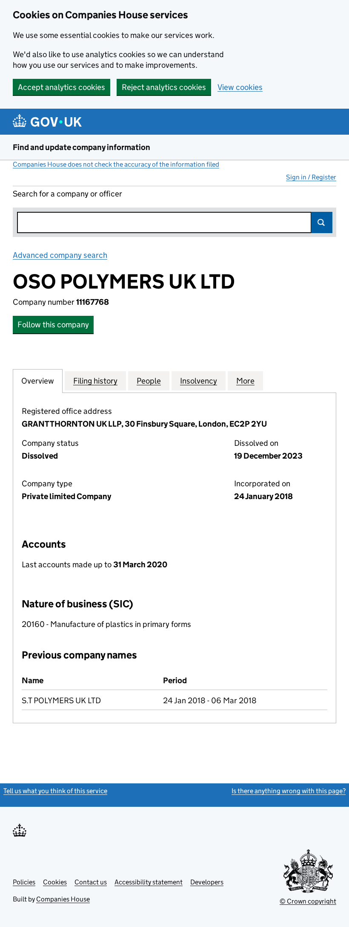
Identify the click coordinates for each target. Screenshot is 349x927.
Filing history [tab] (95, 381)
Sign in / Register (311, 177)
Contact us (90, 882)
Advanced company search (60, 255)
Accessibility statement (148, 882)
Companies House (63, 899)
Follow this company (53, 324)
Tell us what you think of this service (55, 791)
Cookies (55, 882)
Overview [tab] (37, 381)
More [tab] (245, 381)
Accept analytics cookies (61, 87)
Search (321, 222)
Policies (24, 882)
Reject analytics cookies (164, 87)
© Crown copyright (308, 901)
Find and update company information (81, 147)
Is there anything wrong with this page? (289, 791)
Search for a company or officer (67, 194)
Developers (206, 882)
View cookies (240, 87)
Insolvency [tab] (198, 381)
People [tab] (149, 381)
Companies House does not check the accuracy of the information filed (116, 164)
